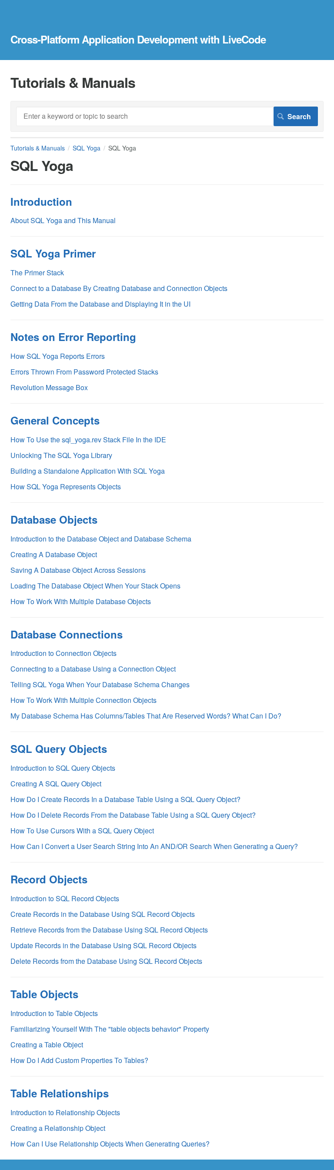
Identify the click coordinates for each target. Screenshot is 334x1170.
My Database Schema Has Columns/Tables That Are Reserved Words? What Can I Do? (145, 716)
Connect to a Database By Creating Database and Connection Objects (118, 288)
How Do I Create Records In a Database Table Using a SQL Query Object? (125, 799)
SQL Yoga (86, 148)
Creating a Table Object (46, 1045)
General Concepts (55, 420)
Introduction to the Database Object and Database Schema (100, 539)
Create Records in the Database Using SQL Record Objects (102, 914)
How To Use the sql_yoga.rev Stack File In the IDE (88, 440)
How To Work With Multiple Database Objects (80, 601)
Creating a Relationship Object (57, 1128)
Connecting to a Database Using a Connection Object (93, 669)
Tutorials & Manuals (37, 148)
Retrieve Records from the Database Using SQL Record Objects (109, 930)
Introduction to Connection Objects (63, 653)
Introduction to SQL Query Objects (62, 768)
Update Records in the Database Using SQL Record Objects (103, 945)
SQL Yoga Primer (53, 253)
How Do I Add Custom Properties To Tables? (79, 1060)
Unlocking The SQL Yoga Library (61, 455)
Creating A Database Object (53, 554)
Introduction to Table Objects (54, 1013)
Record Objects (48, 879)
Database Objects (53, 519)
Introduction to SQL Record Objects (64, 898)
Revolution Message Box (49, 387)
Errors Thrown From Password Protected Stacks (84, 372)
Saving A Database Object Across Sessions (78, 570)
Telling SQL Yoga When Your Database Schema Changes (100, 684)
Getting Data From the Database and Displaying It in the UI (100, 304)
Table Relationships (59, 1093)
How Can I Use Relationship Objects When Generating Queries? (110, 1144)
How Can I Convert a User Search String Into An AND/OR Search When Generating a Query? (154, 846)
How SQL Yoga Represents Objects (65, 486)
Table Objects (44, 993)
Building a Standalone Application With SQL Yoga (87, 471)
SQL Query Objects (58, 748)
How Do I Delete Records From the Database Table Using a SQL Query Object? (133, 815)
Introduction (41, 201)
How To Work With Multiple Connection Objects (83, 700)
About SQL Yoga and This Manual (63, 220)
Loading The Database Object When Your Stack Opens (95, 586)
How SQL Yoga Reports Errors (57, 356)
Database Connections (66, 634)
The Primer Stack (37, 272)
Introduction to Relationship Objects (65, 1112)
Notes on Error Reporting (73, 336)
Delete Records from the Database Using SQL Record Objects (106, 961)
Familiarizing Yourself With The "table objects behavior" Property (109, 1029)
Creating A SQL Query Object (55, 784)
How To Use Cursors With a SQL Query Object (82, 831)
